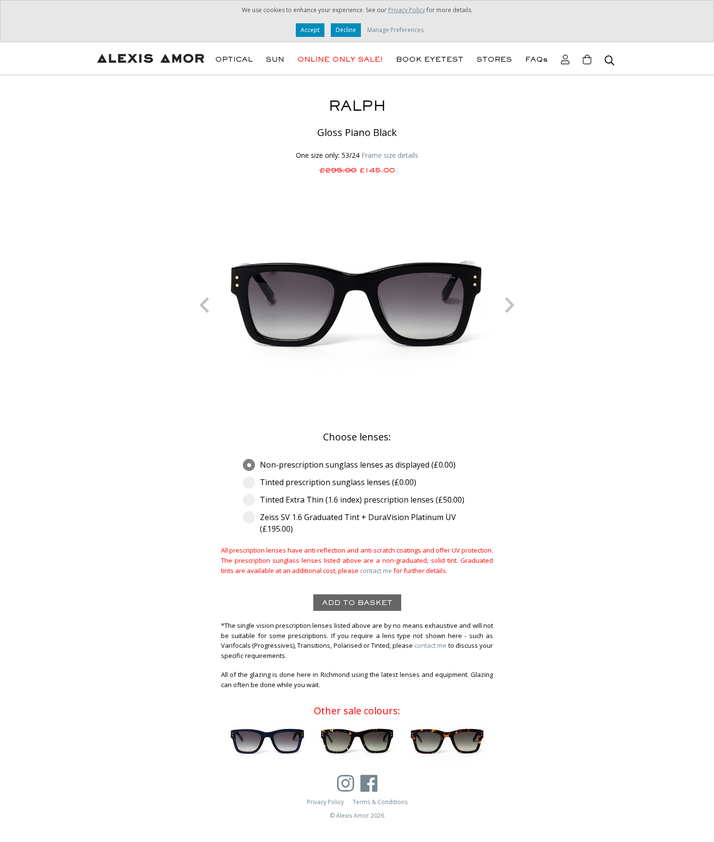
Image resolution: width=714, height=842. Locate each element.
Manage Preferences (395, 30)
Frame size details (389, 155)
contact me (376, 570)
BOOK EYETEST (429, 59)
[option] (357, 305)
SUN (275, 59)
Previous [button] (204, 305)
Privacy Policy (406, 10)
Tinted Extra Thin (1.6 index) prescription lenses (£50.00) (362, 499)
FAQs (536, 59)
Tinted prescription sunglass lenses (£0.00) (338, 482)
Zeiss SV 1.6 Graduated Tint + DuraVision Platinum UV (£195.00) (358, 523)
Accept (310, 30)
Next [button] (510, 305)
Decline (346, 30)
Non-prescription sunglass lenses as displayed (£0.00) (358, 464)
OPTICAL (234, 59)
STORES (494, 59)
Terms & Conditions (380, 802)
